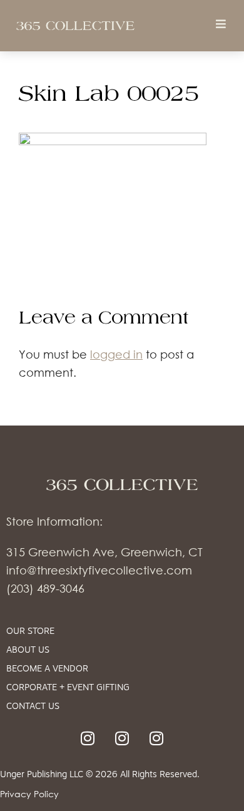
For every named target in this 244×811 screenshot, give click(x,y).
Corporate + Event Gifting (68, 688)
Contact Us (32, 707)
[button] (220, 23)
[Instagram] (87, 738)
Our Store (30, 631)
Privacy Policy (29, 794)
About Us (27, 650)
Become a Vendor (47, 669)
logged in (116, 354)
